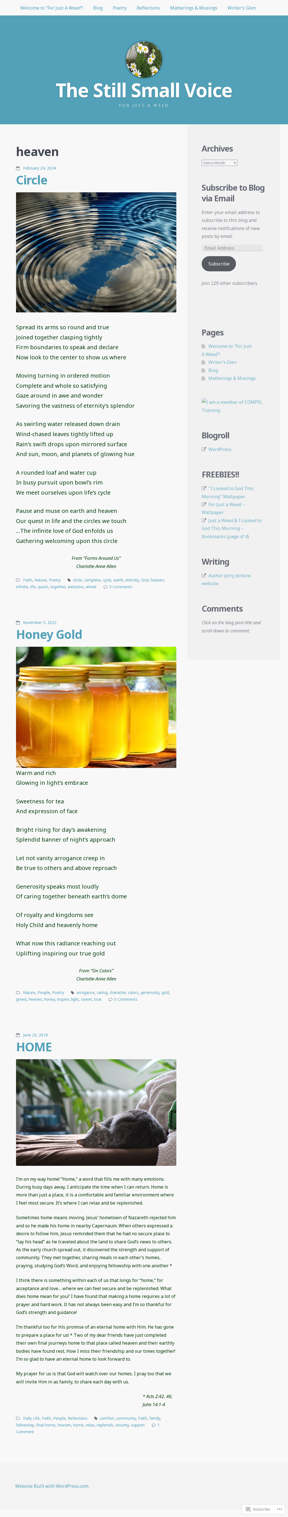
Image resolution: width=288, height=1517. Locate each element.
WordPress (219, 449)
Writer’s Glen (242, 8)
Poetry (120, 8)
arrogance (85, 992)
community (126, 1418)
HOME (34, 1046)
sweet (86, 999)
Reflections (148, 8)
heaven (157, 580)
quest (43, 586)
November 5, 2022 (40, 622)
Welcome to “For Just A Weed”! (51, 8)
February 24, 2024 (39, 168)
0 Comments (126, 999)
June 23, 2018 (35, 1035)
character (118, 992)
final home (45, 1425)
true (98, 999)
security (122, 1425)
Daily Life (31, 1418)
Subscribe (219, 264)
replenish (105, 1425)
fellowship (25, 1425)
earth (118, 580)
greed (21, 999)
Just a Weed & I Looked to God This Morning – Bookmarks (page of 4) (232, 528)
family (154, 1418)
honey (49, 999)
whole (91, 586)
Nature (40, 580)
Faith (27, 580)
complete (92, 580)
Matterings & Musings (193, 8)
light (75, 999)
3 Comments (120, 586)
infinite (22, 586)
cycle (107, 580)
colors (133, 992)
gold (165, 992)
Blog (98, 8)
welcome (76, 586)
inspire (63, 999)
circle (77, 580)
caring (102, 992)
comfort (107, 1418)
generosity (150, 992)
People (44, 992)
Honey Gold (49, 634)
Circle (32, 180)
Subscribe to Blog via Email (233, 193)
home (78, 1425)
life (33, 586)
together (57, 586)
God (144, 580)
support (138, 1425)
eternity (132, 580)
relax (90, 1425)
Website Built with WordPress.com (51, 1486)
